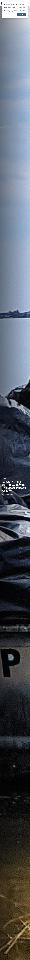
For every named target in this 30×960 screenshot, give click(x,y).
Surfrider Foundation (9, 494)
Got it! (21, 14)
